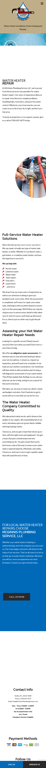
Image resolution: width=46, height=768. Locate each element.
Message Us (34, 764)
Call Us (11, 764)
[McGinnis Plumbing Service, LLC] (23, 11)
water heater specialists (31, 245)
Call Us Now (16, 596)
